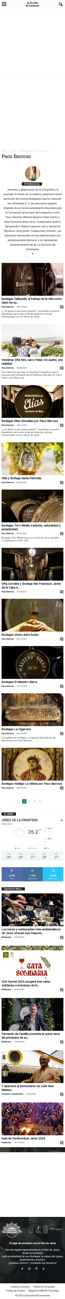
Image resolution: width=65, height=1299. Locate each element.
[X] (43, 1269)
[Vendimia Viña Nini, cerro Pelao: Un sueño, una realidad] (32, 340)
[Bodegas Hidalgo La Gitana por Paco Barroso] (32, 764)
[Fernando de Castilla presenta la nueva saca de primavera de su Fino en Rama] (32, 1014)
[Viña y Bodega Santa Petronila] (32, 458)
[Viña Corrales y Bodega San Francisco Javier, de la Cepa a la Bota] (32, 564)
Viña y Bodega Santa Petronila (21, 478)
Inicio (4, 151)
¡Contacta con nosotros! (43, 1262)
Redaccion (6, 937)
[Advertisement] (32, 43)
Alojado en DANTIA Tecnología (44, 1290)
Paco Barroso (8, 307)
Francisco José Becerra (12, 1094)
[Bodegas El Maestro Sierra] (32, 662)
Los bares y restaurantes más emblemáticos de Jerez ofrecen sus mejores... (31, 931)
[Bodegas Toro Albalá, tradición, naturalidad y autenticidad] (32, 506)
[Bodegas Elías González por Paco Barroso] (32, 401)
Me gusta (12, 868)
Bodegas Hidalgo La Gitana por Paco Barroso (32, 783)
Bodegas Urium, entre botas (20, 634)
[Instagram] (29, 1269)
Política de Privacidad (43, 1287)
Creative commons (20, 1287)
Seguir (32, 868)
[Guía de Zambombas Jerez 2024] (32, 1118)
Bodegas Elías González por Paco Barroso (30, 421)
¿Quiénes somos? (18, 1262)
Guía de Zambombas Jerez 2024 (23, 1138)
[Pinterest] (36, 1269)
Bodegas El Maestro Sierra (19, 682)
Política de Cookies (15, 1290)
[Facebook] (33, 253)
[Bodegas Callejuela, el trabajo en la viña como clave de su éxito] (32, 279)
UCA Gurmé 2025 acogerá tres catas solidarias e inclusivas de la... (26, 983)
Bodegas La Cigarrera (16, 729)
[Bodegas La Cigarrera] (32, 709)
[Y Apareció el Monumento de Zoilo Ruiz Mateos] (32, 1066)
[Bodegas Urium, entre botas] (32, 615)
